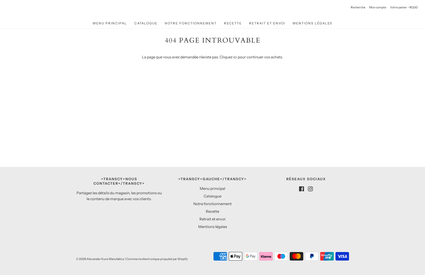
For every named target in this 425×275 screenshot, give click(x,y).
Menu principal (110, 23)
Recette (233, 23)
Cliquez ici (228, 57)
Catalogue (145, 23)
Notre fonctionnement (191, 23)
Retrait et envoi (267, 23)
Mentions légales (312, 23)
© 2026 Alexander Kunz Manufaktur (100, 259)
